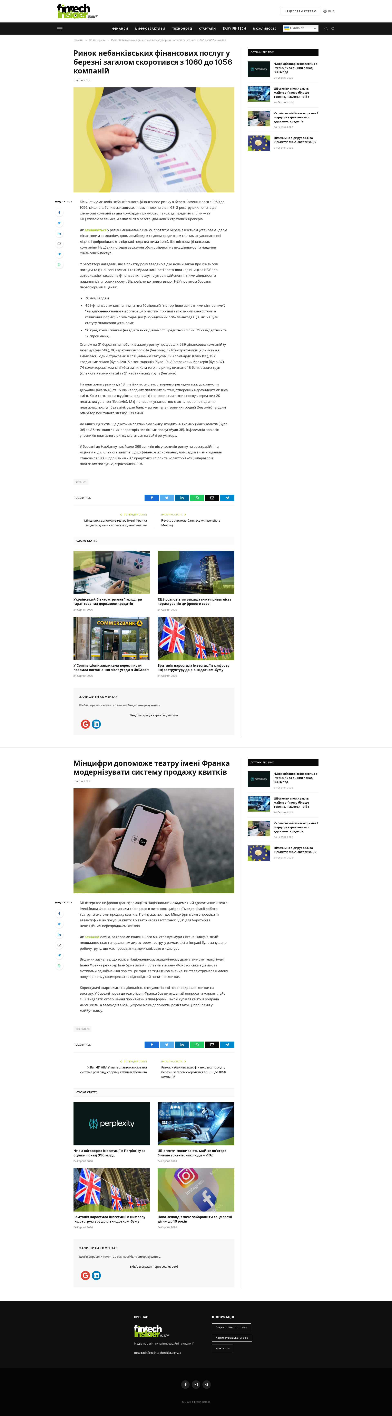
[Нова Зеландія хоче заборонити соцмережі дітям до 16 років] (196, 1190)
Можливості (264, 28)
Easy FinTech (234, 28)
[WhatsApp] (59, 264)
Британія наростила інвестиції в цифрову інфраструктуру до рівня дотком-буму (193, 668)
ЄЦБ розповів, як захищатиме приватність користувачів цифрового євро (195, 601)
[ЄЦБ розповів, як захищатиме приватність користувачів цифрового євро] (196, 572)
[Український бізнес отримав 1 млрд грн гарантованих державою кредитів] (112, 572)
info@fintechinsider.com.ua (163, 1352)
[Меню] (59, 28)
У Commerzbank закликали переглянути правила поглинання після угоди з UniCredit (111, 668)
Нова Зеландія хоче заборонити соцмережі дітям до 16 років (195, 1219)
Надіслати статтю (300, 11)
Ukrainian (296, 28)
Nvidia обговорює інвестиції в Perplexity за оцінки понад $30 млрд (295, 68)
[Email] (59, 244)
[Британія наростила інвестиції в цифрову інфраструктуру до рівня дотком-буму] (196, 638)
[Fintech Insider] (77, 11)
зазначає (92, 937)
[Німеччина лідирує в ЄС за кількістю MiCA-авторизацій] (259, 143)
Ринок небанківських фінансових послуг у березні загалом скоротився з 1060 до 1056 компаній (193, 1072)
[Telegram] (59, 254)
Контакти (223, 1348)
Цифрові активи (150, 28)
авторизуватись (149, 705)
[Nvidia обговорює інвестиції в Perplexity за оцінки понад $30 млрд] (259, 69)
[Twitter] (59, 223)
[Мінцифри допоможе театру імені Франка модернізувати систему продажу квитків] (154, 840)
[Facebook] (59, 212)
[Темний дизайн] (326, 28)
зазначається (96, 230)
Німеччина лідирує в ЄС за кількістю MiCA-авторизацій (295, 140)
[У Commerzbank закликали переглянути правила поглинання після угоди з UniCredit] (112, 638)
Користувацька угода (232, 1337)
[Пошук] (333, 28)
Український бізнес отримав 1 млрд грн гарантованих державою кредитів (108, 601)
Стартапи (207, 28)
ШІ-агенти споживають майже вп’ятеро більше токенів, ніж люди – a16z (291, 92)
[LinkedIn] (59, 233)
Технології (182, 28)
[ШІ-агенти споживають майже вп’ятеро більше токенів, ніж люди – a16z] (259, 94)
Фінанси (120, 28)
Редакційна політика (231, 1327)
